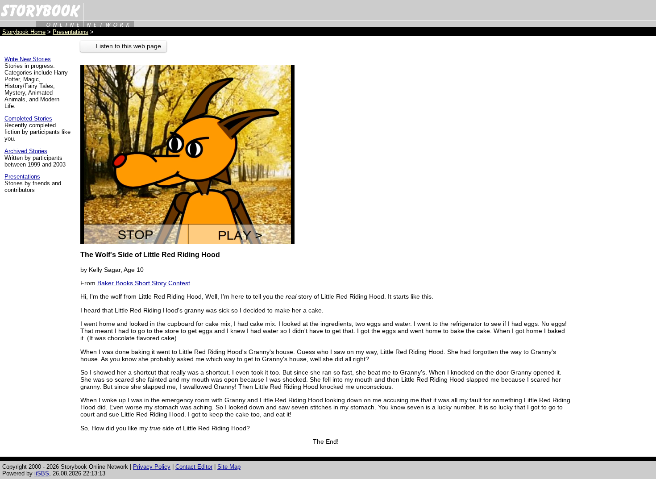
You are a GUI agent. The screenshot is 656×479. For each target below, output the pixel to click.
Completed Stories (28, 118)
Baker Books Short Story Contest (143, 283)
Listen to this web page (128, 46)
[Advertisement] (616, 174)
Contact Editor (193, 466)
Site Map (229, 466)
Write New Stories (27, 59)
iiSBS (41, 473)
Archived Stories (25, 151)
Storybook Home (24, 32)
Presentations (70, 32)
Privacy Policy (151, 466)
